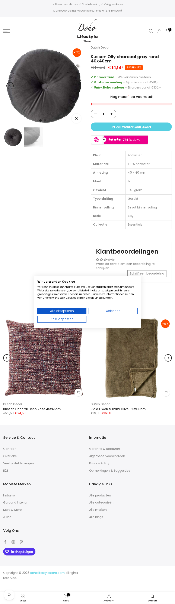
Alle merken (98, 510)
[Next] (77, 85)
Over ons (10, 456)
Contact (9, 449)
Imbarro (9, 495)
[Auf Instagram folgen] (13, 542)
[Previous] (10, 85)
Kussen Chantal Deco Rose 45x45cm (32, 409)
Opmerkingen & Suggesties (109, 471)
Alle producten (100, 495)
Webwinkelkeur (85, 10)
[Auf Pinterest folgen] (21, 542)
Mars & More (12, 510)
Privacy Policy (99, 463)
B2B (5, 471)
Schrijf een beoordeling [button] (147, 273)
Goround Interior (15, 503)
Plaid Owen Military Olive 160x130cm (118, 409)
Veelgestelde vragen (18, 463)
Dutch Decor (12, 404)
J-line (7, 517)
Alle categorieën (101, 503)
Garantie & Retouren (104, 449)
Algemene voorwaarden (107, 456)
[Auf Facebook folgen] (5, 542)
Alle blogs (96, 517)
